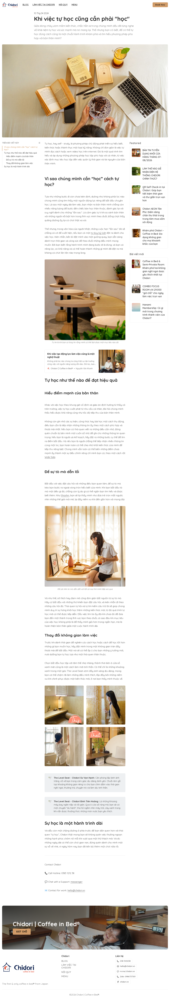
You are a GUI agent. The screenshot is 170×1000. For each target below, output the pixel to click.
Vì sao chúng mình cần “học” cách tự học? (20, 148)
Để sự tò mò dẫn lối (15, 160)
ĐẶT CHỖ (21, 931)
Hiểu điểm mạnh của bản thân (19, 156)
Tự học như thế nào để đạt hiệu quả (20, 153)
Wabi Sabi (50, 457)
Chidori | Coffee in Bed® (87, 994)
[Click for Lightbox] (85, 299)
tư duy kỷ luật (98, 232)
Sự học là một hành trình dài (17, 166)
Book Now (160, 5)
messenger (76, 881)
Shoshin (65, 495)
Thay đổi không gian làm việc (19, 163)
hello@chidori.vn (76, 890)
